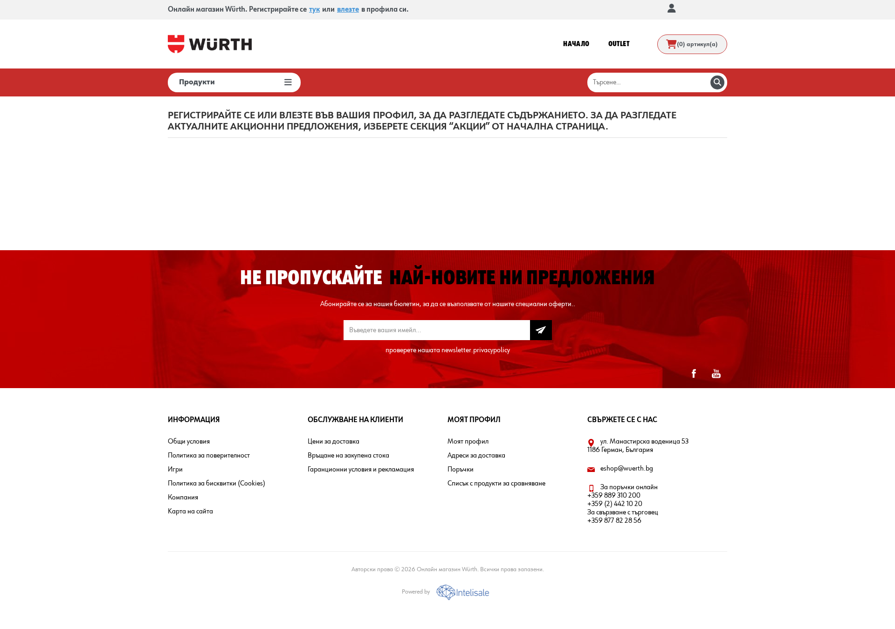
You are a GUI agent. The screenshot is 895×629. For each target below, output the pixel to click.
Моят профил (468, 441)
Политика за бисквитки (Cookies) (216, 483)
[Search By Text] (717, 82)
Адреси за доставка (476, 455)
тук (314, 10)
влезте (348, 10)
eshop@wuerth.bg (626, 468)
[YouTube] (716, 373)
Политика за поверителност (209, 455)
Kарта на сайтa (190, 511)
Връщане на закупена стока (348, 455)
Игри (175, 469)
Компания (183, 497)
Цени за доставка (333, 441)
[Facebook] (693, 373)
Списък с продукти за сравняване (496, 483)
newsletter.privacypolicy (475, 350)
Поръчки (461, 469)
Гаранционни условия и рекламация (361, 469)
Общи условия (189, 441)
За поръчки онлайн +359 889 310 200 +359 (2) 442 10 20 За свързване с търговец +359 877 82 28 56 (622, 504)
